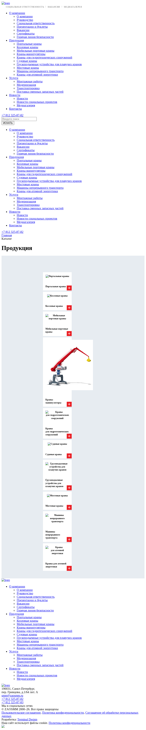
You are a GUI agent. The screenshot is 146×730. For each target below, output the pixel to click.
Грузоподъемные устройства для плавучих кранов (49, 64)
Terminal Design (27, 719)
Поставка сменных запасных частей (40, 91)
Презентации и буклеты (32, 26)
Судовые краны (27, 60)
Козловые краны (27, 47)
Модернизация (26, 84)
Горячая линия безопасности (35, 37)
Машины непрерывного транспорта (40, 71)
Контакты (15, 108)
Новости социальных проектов (37, 102)
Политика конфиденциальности (63, 712)
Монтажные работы (30, 81)
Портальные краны (29, 43)
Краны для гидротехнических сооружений (44, 57)
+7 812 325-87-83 (12, 702)
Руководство (25, 19)
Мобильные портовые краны (35, 50)
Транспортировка (28, 88)
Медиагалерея (73, 7)
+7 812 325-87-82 (12, 115)
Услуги (13, 78)
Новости (14, 95)
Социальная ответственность (25, 7)
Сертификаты (26, 33)
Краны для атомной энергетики (37, 74)
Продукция (16, 40)
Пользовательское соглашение (21, 712)
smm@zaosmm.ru (12, 695)
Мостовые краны (28, 67)
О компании (17, 13)
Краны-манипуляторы (31, 54)
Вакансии (54, 7)
